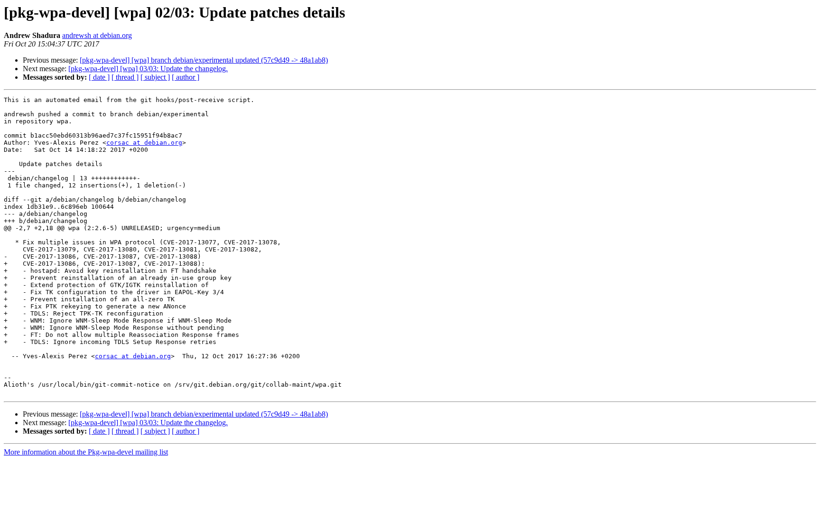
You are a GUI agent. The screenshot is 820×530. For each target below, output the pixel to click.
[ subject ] (155, 77)
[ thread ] (125, 77)
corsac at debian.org (144, 142)
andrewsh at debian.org (97, 35)
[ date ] (99, 77)
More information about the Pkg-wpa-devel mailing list (86, 452)
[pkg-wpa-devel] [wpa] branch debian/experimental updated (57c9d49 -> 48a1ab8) (204, 60)
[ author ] (185, 77)
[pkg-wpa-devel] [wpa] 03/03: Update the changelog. (148, 69)
